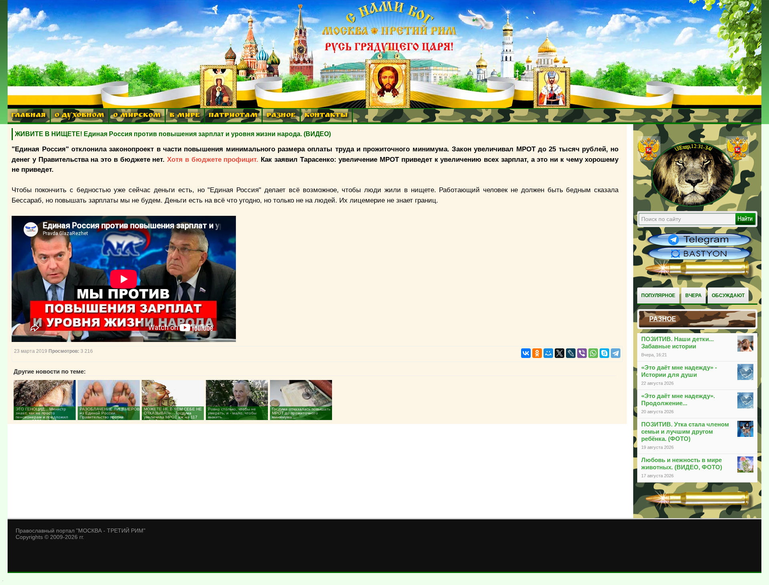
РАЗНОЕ (281, 116)
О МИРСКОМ (137, 116)
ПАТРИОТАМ (233, 116)
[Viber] (582, 353)
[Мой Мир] (548, 353)
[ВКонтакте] (526, 353)
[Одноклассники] (537, 353)
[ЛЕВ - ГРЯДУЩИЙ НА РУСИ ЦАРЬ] (693, 205)
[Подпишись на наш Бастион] (699, 258)
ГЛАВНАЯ (28, 116)
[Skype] (604, 353)
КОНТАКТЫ (326, 116)
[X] (559, 353)
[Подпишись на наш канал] (699, 245)
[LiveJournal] (571, 353)
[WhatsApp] (593, 353)
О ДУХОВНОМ (79, 116)
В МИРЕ (184, 116)
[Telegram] (615, 353)
